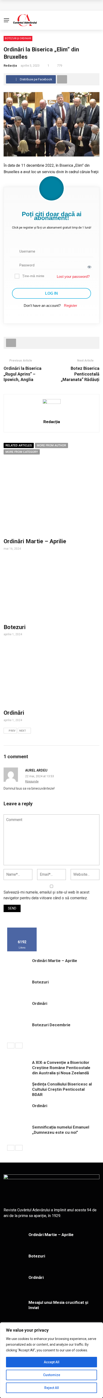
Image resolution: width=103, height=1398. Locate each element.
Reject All (51, 1388)
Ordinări (14, 712)
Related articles (19, 445)
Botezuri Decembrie (51, 1024)
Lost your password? (73, 276)
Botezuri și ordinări (18, 38)
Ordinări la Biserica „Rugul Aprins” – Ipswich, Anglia (22, 374)
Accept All (51, 1362)
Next (22, 730)
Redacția (10, 65)
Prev (12, 730)
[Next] (19, 1045)
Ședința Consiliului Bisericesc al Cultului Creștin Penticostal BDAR (62, 1089)
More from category (22, 452)
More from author (51, 445)
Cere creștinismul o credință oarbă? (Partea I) (49, 5)
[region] (51, 1360)
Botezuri (15, 627)
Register (70, 305)
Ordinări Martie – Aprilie (35, 541)
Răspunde (32, 781)
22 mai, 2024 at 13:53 (39, 776)
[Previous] (10, 1045)
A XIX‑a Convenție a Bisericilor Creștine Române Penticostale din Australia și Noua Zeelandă (61, 1067)
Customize (51, 1375)
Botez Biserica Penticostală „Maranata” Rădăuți (80, 374)
